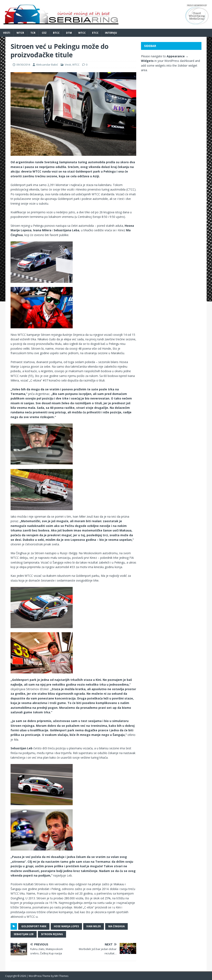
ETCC (95, 33)
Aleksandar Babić (47, 64)
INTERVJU (111, 33)
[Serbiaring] (106, 26)
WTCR (20, 33)
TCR (32, 33)
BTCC (56, 33)
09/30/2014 (23, 64)
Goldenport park (33, 926)
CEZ (44, 33)
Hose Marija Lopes (66, 926)
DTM (69, 33)
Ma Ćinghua (116, 926)
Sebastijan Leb (24, 934)
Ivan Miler (93, 926)
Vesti (6, 33)
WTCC (82, 33)
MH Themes (61, 976)
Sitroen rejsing (52, 934)
